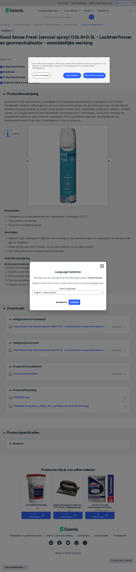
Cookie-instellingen (42, 75)
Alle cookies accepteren (94, 75)
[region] (69, 70)
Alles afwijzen (72, 75)
